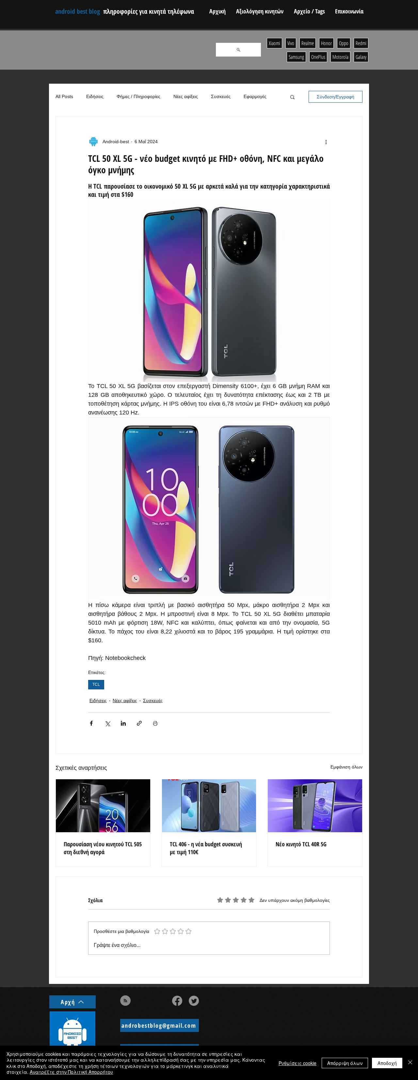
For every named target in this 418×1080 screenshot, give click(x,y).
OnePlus (318, 56)
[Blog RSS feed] (125, 1000)
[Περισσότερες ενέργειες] (326, 141)
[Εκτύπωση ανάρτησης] (155, 723)
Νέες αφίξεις (185, 96)
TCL (96, 684)
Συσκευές (221, 96)
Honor (326, 43)
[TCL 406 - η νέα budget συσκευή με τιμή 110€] (209, 805)
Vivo (290, 43)
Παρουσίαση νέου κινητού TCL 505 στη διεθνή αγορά (103, 848)
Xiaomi (274, 43)
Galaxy (361, 56)
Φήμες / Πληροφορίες (138, 96)
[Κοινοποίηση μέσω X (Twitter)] (107, 723)
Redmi (361, 43)
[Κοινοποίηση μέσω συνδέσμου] (139, 723)
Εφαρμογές (255, 96)
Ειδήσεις (95, 96)
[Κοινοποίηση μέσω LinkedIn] (123, 723)
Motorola (340, 56)
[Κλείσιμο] (410, 1063)
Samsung (296, 56)
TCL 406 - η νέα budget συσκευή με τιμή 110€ (206, 848)
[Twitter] (194, 1001)
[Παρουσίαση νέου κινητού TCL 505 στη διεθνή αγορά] (103, 805)
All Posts (64, 96)
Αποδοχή (387, 1063)
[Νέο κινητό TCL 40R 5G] (315, 805)
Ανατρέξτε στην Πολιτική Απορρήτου (71, 1072)
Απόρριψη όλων (344, 1063)
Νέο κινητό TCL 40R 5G (301, 844)
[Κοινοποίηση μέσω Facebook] (91, 723)
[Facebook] (177, 1001)
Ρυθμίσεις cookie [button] (297, 1063)
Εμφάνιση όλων (346, 766)
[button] (292, 96)
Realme (307, 43)
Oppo (343, 43)
